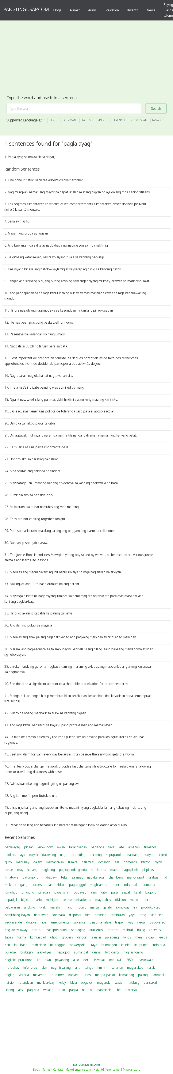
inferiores (30, 967)
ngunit (81, 907)
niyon (158, 862)
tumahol (150, 847)
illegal (141, 922)
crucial (125, 944)
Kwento (132, 10)
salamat (77, 877)
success (37, 884)
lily (135, 907)
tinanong (28, 892)
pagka (73, 989)
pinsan (29, 847)
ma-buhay (12, 967)
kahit (137, 892)
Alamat (75, 10)
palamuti (88, 862)
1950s (129, 959)
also (76, 959)
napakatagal (95, 877)
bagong (150, 892)
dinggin (82, 937)
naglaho (74, 974)
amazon (134, 847)
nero (147, 899)
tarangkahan (78, 847)
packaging (78, 930)
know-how (45, 847)
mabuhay (22, 862)
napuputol (113, 854)
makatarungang (16, 884)
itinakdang (132, 854)
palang (143, 974)
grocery (67, 937)
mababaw (50, 877)
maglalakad (135, 967)
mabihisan (39, 944)
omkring (100, 915)
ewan (61, 847)
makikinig (133, 982)
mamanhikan (55, 862)
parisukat (150, 982)
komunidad (38, 937)
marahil (55, 907)
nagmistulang (61, 967)
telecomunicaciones (77, 899)
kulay (62, 982)
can (50, 884)
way (130, 922)
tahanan (117, 967)
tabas (9, 937)
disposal (75, 915)
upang (9, 989)
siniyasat (99, 959)
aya (22, 854)
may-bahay (103, 899)
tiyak (42, 907)
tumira (72, 862)
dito (104, 892)
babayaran (12, 907)
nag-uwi (115, 959)
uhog (54, 937)
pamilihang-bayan (17, 915)
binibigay (26, 952)
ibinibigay (122, 907)
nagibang (48, 869)
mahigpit (52, 899)
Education (111, 10)
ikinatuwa (11, 877)
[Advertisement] (86, 62)
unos (87, 974)
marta (94, 907)
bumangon (109, 944)
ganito (107, 907)
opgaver (87, 982)
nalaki (151, 967)
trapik (119, 922)
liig (39, 959)
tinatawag (41, 915)
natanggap (58, 944)
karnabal (158, 974)
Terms (46, 1069)
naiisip (9, 982)
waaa (118, 982)
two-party (112, 952)
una (77, 967)
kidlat (60, 884)
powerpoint (78, 944)
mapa (114, 869)
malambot (40, 974)
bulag (141, 930)
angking (29, 907)
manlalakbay (45, 982)
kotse (9, 869)
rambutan (118, 915)
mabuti (128, 930)
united (162, 854)
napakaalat (105, 989)
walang (48, 989)
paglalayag (12, 847)
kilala (73, 982)
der (85, 959)
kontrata (59, 915)
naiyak (33, 854)
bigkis (25, 899)
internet (113, 930)
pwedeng (112, 937)
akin (44, 967)
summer (58, 974)
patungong (30, 877)
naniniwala (146, 959)
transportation (56, 930)
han (7, 944)
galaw (37, 862)
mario (38, 899)
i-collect (10, 854)
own (48, 959)
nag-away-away (16, 930)
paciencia (97, 847)
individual (159, 944)
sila (117, 862)
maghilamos (98, 884)
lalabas (153, 877)
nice (43, 922)
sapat (126, 892)
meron (134, 899)
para (114, 892)
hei (119, 989)
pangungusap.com (86, 1064)
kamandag (126, 974)
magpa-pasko (105, 974)
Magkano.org (131, 1069)
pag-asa (33, 989)
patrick (36, 930)
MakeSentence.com (78, 1069)
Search (156, 108)
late (121, 847)
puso (61, 989)
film (88, 915)
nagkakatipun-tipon (18, 959)
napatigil (11, 899)
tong (142, 915)
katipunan (141, 944)
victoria (24, 974)
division (120, 899)
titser (115, 884)
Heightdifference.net (107, 1069)
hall (165, 877)
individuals (131, 884)
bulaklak (10, 952)
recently (155, 930)
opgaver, (80, 892)
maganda (104, 982)
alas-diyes (44, 952)
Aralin (92, 10)
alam (93, 892)
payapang (62, 959)
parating (96, 854)
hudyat (149, 854)
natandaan (25, 982)
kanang (32, 869)
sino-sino (157, 915)
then (138, 937)
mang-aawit (135, 877)
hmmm (102, 967)
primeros (130, 862)
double (31, 922)
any (20, 989)
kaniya (96, 952)
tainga (88, 967)
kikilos (163, 937)
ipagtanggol (77, 884)
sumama (149, 884)
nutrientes (98, 869)
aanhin (96, 937)
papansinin (62, 892)
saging (9, 974)
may (20, 869)
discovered (158, 922)
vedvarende (13, 922)
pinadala (44, 892)
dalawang (49, 854)
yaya (132, 915)
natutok (87, 989)
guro (8, 862)
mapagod (63, 952)
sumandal (81, 952)
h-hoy (127, 937)
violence (79, 922)
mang (69, 907)
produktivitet (150, 907)
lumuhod (11, 892)
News (151, 10)
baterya (131, 989)
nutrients (96, 930)
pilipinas (148, 869)
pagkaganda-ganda (73, 869)
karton (145, 862)
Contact (58, 1069)
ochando (104, 862)
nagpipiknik (130, 869)
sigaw (150, 937)
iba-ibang (20, 944)
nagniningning (133, 952)
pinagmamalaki (100, 922)
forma (21, 937)
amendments (60, 922)
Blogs (57, 10)
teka (64, 877)
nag (62, 854)
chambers (116, 877)
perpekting (77, 854)
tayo (94, 944)
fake (111, 847)
